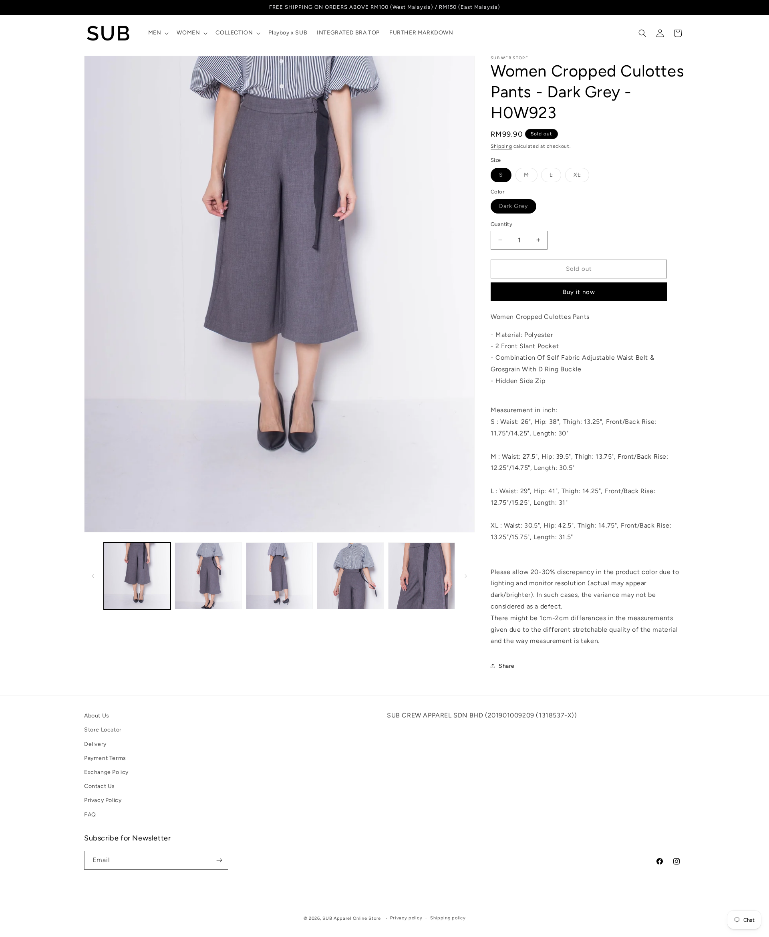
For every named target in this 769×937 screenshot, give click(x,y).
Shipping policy (448, 918)
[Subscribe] (219, 860)
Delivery (95, 744)
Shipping (501, 146)
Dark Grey (517, 208)
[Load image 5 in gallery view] (421, 575)
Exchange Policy (106, 772)
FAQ (90, 814)
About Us (96, 715)
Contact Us (99, 786)
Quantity (501, 224)
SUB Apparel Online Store (351, 918)
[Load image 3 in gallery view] (279, 575)
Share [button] (507, 666)
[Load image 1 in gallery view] (137, 575)
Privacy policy (406, 918)
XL (581, 176)
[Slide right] (466, 576)
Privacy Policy (102, 800)
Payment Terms (105, 758)
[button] (157, 32)
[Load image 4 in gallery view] (350, 575)
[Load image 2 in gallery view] (208, 575)
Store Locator (103, 730)
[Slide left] (93, 576)
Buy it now (579, 292)
